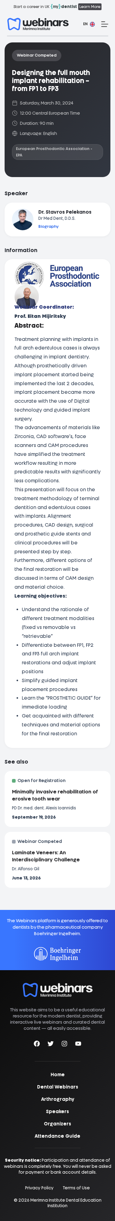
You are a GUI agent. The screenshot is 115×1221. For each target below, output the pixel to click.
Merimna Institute (47, 1200)
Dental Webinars (57, 1087)
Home (58, 1074)
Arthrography (57, 1099)
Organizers (57, 1124)
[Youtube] (78, 1045)
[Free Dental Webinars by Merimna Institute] (57, 986)
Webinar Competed (36, 55)
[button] (89, 24)
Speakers (57, 1111)
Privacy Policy (39, 1188)
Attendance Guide (57, 1136)
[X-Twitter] (51, 1045)
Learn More (89, 7)
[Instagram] (64, 1045)
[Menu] (104, 24)
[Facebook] (37, 1045)
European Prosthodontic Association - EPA (54, 151)
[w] (38, 24)
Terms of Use (76, 1188)
